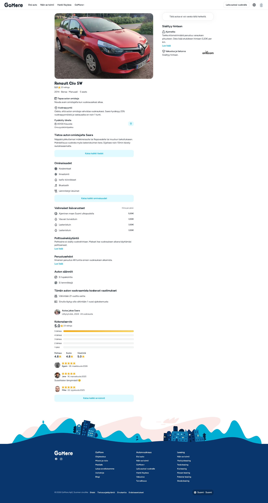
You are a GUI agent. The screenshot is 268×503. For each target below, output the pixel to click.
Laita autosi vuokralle (236, 4)
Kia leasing (182, 469)
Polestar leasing (184, 477)
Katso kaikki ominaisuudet (94, 198)
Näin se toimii (47, 4)
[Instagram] (61, 459)
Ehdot (92, 492)
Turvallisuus (141, 481)
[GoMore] (13, 5)
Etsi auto (32, 4)
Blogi (97, 477)
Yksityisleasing (184, 461)
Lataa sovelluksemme (104, 469)
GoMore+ (79, 4)
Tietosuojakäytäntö (106, 492)
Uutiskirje (99, 473)
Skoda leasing (183, 481)
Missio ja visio (101, 461)
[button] (94, 124)
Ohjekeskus (100, 456)
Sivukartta (121, 492)
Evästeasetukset (136, 492)
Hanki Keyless (64, 4)
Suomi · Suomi (204, 492)
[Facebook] (56, 459)
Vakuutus (140, 477)
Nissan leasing (183, 473)
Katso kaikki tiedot (94, 153)
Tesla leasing (182, 465)
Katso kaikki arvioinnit (94, 398)
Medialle (99, 465)
